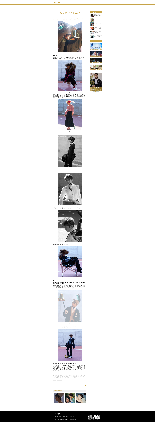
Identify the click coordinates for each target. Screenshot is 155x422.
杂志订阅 (56, 416)
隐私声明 (60, 416)
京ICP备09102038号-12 (66, 419)
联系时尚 (67, 416)
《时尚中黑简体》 (72, 416)
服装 (78, 376)
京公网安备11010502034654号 (73, 419)
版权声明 (63, 416)
